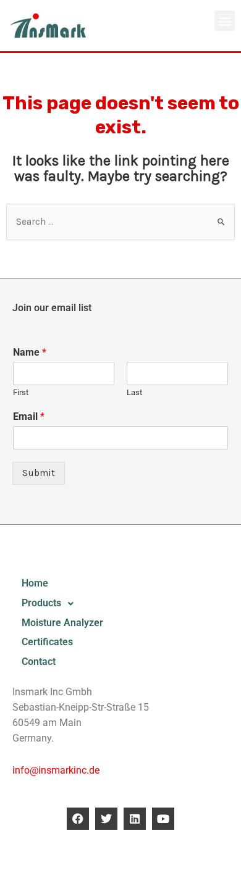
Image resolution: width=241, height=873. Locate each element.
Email (28, 416)
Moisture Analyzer (62, 623)
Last (134, 392)
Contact (39, 661)
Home (35, 583)
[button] (224, 20)
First (20, 392)
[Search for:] (120, 221)
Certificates (47, 642)
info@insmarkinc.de (55, 770)
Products (41, 603)
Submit (38, 472)
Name (29, 352)
